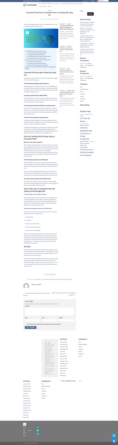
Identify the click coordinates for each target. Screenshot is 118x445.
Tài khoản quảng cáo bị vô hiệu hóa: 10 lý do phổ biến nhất (66, 49)
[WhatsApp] (38, 430)
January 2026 (63, 342)
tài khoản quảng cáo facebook (66, 279)
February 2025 (63, 356)
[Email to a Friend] (49, 274)
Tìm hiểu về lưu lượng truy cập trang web (36, 58)
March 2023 (63, 375)
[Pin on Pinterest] (52, 274)
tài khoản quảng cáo (87, 149)
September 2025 (64, 349)
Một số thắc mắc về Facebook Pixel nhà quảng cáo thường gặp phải (40, 67)
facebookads (57, 279)
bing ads (82, 116)
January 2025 (63, 358)
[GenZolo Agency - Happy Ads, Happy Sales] (30, 5)
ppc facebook (84, 141)
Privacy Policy (43, 6)
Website (61, 317)
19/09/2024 (62, 90)
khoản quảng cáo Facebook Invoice (49, 262)
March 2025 (63, 354)
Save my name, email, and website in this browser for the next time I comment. (44, 324)
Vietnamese (101, 0)
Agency (91, 114)
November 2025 (64, 346)
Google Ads (84, 139)
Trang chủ (43, 3)
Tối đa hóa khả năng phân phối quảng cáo (36, 52)
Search (81, 11)
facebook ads (51, 279)
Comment (27, 306)
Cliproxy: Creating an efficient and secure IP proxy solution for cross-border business (87, 24)
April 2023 (62, 373)
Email (43, 317)
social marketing (91, 141)
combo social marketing (84, 123)
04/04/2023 (62, 24)
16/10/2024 (62, 46)
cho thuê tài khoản (85, 119)
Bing (81, 87)
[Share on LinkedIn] (54, 274)
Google (73, 90)
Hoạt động (82, 99)
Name (26, 317)
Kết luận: (27, 68)
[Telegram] (38, 434)
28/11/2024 (62, 68)
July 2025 (62, 351)
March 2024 (63, 370)
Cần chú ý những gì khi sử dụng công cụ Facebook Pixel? (38, 60)
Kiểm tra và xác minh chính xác (34, 61)
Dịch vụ (57, 3)
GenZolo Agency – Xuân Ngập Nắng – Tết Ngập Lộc (87, 65)
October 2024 (63, 366)
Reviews (73, 3)
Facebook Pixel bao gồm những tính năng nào (35, 51)
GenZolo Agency (54, 19)
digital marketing (84, 125)
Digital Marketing (84, 89)
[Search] (39, 3)
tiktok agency (84, 147)
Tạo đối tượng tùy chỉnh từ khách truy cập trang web (38, 56)
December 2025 (64, 344)
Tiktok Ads (83, 145)
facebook (47, 279)
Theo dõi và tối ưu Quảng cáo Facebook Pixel (37, 65)
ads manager (82, 114)
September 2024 (64, 368)
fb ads (91, 133)
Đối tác (82, 91)
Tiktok (82, 143)
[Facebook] (38, 427)
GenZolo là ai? (50, 3)
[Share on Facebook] (44, 274)
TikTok (68, 68)
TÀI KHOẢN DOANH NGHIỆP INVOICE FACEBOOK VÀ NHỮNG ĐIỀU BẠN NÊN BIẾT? (67, 27)
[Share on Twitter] (47, 274)
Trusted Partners (65, 3)
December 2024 (64, 361)
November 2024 (64, 363)
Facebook (50, 10)
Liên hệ (49, 6)
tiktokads (86, 143)
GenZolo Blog (79, 3)
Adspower (87, 114)
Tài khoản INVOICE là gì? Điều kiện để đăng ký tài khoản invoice (67, 94)
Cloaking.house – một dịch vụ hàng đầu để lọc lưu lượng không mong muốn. (87, 45)
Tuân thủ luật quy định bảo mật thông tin (36, 63)
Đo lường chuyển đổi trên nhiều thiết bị (35, 54)
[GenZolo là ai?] (114, 441)
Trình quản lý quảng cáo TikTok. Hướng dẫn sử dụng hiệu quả (66, 71)
